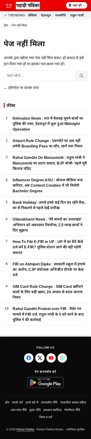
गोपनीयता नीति (72, 410)
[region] (57, 15)
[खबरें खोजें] (81, 76)
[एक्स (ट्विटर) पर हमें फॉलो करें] (40, 358)
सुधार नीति (35, 410)
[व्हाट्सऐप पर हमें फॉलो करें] (62, 358)
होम (6, 25)
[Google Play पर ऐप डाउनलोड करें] (45, 382)
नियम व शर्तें (45, 417)
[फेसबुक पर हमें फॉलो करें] (28, 358)
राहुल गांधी (77, 15)
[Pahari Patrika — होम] (39, 5)
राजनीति (60, 15)
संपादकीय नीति (49, 402)
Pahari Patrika (25, 429)
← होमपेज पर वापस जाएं (21, 88)
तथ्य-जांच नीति (19, 410)
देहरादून (46, 15)
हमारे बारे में (32, 402)
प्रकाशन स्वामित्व (52, 410)
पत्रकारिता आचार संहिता (73, 402)
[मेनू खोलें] (9, 5)
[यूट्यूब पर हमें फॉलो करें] (51, 358)
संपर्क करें (17, 402)
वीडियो (32, 15)
